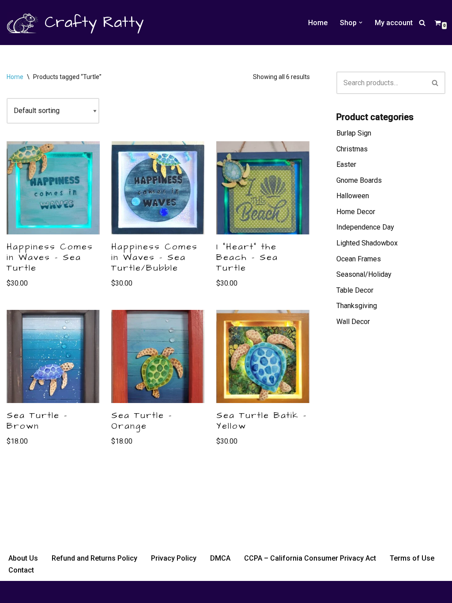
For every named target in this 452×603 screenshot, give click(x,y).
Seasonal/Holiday (364, 274)
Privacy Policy (173, 558)
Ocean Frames (358, 259)
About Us (23, 558)
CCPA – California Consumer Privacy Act (310, 558)
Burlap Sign (353, 133)
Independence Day (365, 227)
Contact (21, 570)
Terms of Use (412, 558)
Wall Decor (353, 321)
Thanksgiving (356, 306)
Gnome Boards (359, 180)
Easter (346, 164)
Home (318, 23)
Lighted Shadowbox (367, 243)
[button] (360, 22)
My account (394, 23)
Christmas (352, 149)
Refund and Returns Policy (94, 558)
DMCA (220, 558)
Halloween (352, 196)
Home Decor (355, 211)
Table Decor (354, 290)
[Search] (422, 22)
